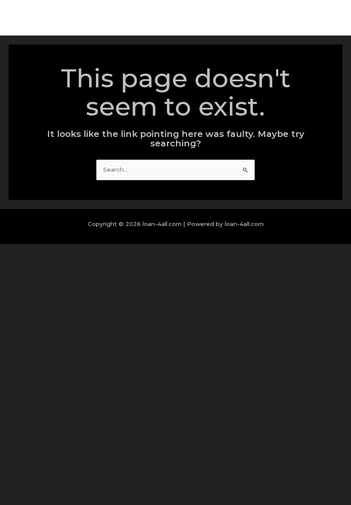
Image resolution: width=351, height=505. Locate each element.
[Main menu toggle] (333, 18)
